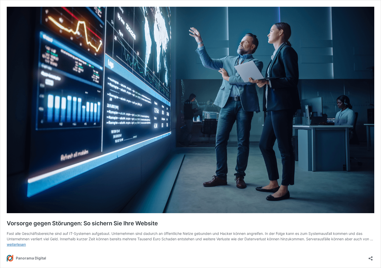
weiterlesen (16, 244)
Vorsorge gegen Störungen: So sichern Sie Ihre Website (82, 223)
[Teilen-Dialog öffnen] (370, 257)
